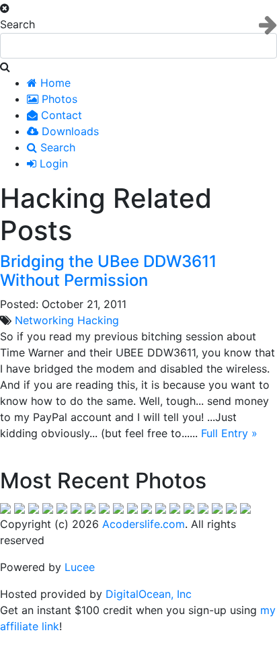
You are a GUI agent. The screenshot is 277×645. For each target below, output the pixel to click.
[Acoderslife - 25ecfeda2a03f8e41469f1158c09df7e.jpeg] (160, 508)
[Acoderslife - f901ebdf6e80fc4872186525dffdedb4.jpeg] (231, 508)
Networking (44, 320)
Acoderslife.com (143, 524)
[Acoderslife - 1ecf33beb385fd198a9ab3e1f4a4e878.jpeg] (76, 508)
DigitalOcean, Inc (149, 594)
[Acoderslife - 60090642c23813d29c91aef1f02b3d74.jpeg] (174, 508)
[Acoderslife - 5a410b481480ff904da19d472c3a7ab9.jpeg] (217, 508)
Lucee (80, 567)
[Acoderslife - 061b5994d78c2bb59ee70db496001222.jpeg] (5, 508)
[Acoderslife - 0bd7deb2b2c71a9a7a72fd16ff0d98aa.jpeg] (146, 508)
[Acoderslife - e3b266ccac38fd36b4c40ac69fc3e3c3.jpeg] (132, 508)
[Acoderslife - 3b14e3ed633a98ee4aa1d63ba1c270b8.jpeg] (245, 508)
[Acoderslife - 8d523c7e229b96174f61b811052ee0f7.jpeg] (189, 508)
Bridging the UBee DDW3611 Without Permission (108, 271)
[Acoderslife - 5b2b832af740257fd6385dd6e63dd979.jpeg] (90, 508)
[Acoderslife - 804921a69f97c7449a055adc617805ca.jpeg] (61, 508)
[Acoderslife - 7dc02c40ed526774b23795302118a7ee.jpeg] (33, 508)
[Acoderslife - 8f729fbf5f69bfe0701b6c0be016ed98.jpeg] (118, 508)
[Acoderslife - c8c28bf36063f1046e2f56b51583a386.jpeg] (203, 508)
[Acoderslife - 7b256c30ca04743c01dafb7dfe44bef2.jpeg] (47, 508)
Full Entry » (229, 433)
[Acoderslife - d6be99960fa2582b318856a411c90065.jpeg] (104, 508)
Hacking (98, 320)
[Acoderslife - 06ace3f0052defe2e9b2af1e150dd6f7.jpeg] (19, 508)
